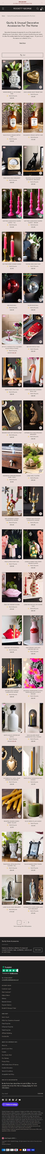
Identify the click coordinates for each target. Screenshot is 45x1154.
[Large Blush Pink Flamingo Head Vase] (33, 372)
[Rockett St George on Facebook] (3, 1100)
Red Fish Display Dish (33, 347)
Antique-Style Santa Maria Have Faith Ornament (33, 908)
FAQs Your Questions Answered (10, 1020)
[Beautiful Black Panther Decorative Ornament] (33, 161)
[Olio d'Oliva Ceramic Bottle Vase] (12, 118)
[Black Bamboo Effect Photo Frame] (33, 847)
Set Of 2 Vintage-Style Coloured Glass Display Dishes (12, 347)
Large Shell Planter (33, 476)
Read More (23, 43)
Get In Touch (5, 1017)
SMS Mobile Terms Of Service (10, 1065)
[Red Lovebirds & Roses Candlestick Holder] (12, 501)
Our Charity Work (7, 1055)
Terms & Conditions (7, 1071)
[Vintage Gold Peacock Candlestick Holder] (33, 501)
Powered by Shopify (6, 1144)
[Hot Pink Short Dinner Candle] (12, 247)
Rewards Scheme (6, 1002)
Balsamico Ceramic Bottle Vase (33, 135)
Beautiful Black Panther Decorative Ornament (33, 178)
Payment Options (6, 1005)
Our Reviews (5, 1058)
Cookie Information (7, 1068)
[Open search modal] (37, 8)
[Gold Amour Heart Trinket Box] (33, 75)
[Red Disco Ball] (12, 288)
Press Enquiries (6, 1023)
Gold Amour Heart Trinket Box (33, 92)
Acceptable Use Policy (8, 1074)
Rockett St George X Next (9, 1008)
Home (3, 16)
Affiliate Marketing (7, 1033)
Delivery (4, 998)
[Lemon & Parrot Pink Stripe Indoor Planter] (33, 544)
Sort (24, 55)
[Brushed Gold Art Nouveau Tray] (12, 415)
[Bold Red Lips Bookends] (12, 630)
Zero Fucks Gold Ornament (11, 178)
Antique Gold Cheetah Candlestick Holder (12, 691)
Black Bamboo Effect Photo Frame (33, 865)
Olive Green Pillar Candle (33, 821)
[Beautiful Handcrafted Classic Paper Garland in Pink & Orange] (33, 673)
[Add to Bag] (19, 87)
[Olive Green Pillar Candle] (33, 804)
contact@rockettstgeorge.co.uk (10, 980)
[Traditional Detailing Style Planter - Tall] (12, 847)
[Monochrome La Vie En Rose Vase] (12, 75)
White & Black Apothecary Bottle (12, 736)
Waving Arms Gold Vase (33, 264)
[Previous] (3, 2)
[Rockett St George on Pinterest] (13, 1100)
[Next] (42, 2)
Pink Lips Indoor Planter (12, 604)
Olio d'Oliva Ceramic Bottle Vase (12, 135)
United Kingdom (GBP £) (9, 1138)
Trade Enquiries (6, 1030)
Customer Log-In (6, 989)
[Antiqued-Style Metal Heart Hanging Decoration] (12, 761)
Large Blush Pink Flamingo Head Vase (33, 390)
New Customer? (6, 992)
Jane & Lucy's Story (7, 1049)
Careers (4, 1052)
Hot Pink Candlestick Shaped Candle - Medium (33, 221)
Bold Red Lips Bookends (11, 647)
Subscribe (40, 1093)
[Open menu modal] (3, 8)
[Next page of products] (28, 922)
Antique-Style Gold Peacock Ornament (33, 433)
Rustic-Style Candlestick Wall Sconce (33, 779)
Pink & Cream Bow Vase (12, 561)
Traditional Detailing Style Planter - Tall (11, 865)
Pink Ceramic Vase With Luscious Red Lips (33, 648)
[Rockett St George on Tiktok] (16, 1100)
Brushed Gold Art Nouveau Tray (12, 433)
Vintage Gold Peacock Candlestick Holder (33, 519)
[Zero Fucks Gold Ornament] (12, 161)
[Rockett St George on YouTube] (20, 1100)
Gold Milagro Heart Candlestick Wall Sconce (33, 736)
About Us (4, 1045)
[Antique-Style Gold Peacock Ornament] (33, 415)
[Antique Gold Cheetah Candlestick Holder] (12, 673)
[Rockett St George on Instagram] (6, 1100)
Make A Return (6, 995)
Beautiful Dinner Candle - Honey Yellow (12, 822)
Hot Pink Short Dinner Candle (12, 264)
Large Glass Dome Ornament (12, 907)
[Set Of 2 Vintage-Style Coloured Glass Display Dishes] (12, 329)
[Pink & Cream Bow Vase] (12, 544)
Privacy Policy (5, 1061)
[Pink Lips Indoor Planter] (12, 587)
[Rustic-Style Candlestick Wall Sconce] (33, 761)
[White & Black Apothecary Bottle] (12, 718)
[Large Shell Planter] (33, 458)
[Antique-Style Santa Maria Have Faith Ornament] (33, 890)
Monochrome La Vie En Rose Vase (12, 92)
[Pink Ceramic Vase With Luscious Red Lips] (33, 630)
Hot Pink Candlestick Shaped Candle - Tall (12, 221)
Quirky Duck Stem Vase (12, 390)
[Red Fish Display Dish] (33, 329)
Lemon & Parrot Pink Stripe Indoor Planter (33, 562)
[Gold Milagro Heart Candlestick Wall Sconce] (33, 718)
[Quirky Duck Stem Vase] (12, 372)
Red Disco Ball (11, 305)
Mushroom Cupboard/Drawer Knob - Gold (12, 476)
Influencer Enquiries (7, 1027)
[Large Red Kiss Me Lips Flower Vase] (33, 587)
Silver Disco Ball (33, 305)
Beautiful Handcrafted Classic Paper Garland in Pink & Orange (33, 692)
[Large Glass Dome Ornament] (12, 890)
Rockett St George (14, 1141)
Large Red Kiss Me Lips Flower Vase (33, 605)
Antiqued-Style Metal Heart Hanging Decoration (11, 779)
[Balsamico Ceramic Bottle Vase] (33, 118)
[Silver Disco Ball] (33, 288)
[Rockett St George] (22, 8)
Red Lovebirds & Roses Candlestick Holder (12, 519)
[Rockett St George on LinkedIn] (10, 1100)
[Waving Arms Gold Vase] (33, 247)
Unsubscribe (5, 1036)
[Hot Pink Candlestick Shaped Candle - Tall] (12, 204)
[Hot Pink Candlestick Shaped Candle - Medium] (33, 204)
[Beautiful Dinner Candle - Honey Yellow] (12, 804)
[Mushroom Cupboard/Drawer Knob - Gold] (12, 458)
